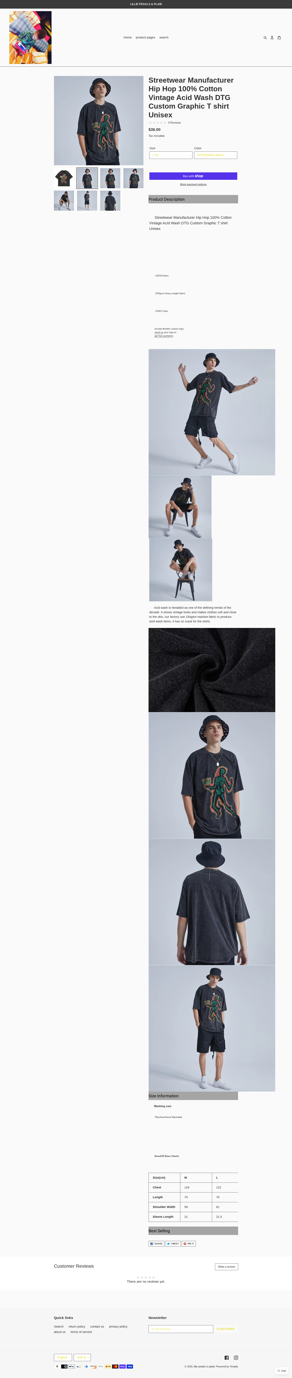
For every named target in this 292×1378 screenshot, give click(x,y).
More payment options (193, 184)
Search (59, 1326)
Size (152, 148)
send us (159, 332)
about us (60, 1332)
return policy (77, 1326)
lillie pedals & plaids (204, 1366)
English (62, 1357)
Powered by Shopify (227, 1366)
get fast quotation (164, 335)
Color (197, 148)
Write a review (226, 1266)
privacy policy (118, 1326)
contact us (97, 1326)
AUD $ (81, 1357)
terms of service (81, 1332)
